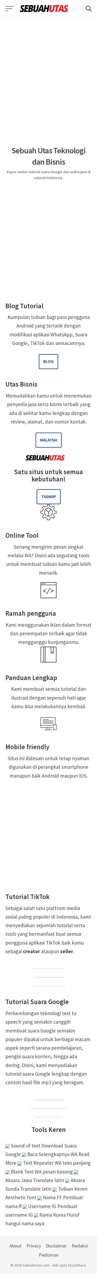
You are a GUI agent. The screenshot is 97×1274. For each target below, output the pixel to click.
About (15, 1246)
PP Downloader (48, 982)
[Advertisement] (48, 65)
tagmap (48, 496)
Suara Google (48, 1096)
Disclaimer (56, 1246)
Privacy (33, 1246)
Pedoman (48, 1255)
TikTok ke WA (48, 965)
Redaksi (80, 1246)
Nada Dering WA (48, 1105)
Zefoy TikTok (48, 974)
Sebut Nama (48, 1113)
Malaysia (48, 440)
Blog (48, 361)
